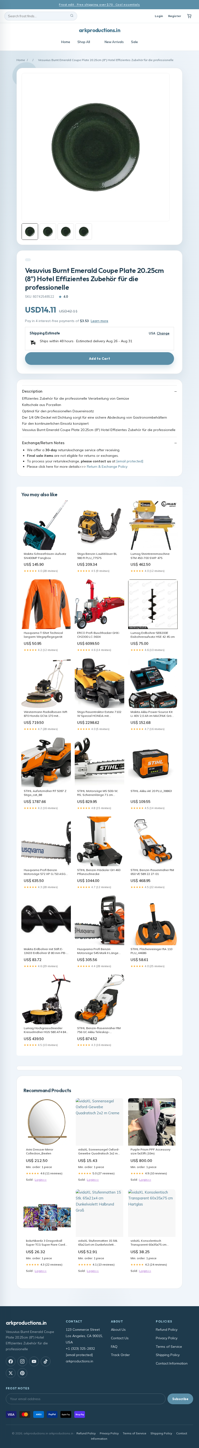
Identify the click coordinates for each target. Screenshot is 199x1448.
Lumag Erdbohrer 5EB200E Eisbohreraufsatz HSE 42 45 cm (153, 635)
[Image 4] (83, 231)
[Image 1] (30, 231)
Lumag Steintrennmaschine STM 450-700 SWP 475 (150, 555)
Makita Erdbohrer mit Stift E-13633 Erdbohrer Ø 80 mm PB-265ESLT (45, 951)
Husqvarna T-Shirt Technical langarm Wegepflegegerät (43, 635)
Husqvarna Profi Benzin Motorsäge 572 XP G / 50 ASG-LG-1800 (45, 872)
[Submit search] (71, 16)
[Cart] (189, 16)
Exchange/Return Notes (43, 443)
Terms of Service (169, 1346)
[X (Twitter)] (11, 1373)
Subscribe (180, 1399)
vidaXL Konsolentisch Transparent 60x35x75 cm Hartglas (148, 1243)
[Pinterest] (22, 1373)
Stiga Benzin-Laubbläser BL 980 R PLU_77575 (97, 555)
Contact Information (172, 1363)
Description (32, 391)
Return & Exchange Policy (107, 466)
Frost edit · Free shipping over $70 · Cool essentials (99, 4)
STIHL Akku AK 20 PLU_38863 (151, 791)
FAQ (114, 1346)
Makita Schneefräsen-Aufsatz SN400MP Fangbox (45, 555)
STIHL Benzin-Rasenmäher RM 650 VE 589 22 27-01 (152, 872)
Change (163, 333)
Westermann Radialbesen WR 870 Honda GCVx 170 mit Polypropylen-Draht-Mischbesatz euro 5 (45, 714)
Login (159, 16)
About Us (118, 1329)
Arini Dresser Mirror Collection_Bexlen (39, 1151)
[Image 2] (48, 231)
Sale (134, 42)
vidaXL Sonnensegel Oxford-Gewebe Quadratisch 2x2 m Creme (98, 1152)
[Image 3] (66, 231)
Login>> (41, 1179)
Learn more (99, 321)
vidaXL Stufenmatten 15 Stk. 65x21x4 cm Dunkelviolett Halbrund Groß (98, 1243)
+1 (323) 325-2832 (80, 1348)
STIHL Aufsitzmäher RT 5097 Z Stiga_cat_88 (45, 793)
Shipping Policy (168, 1355)
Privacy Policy (166, 1338)
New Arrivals (114, 42)
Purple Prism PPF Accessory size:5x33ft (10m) (150, 1151)
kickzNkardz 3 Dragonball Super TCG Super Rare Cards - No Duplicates (46, 1243)
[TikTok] (45, 1361)
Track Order (120, 1355)
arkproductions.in (99, 30)
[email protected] (129, 461)
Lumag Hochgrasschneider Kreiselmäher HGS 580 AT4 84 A (45, 1030)
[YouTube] (34, 1361)
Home (65, 42)
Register (174, 16)
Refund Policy (166, 1329)
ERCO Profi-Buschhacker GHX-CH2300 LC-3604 (98, 635)
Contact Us (120, 1338)
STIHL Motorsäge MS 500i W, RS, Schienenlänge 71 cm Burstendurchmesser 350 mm (98, 793)
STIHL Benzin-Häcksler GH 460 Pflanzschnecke (98, 872)
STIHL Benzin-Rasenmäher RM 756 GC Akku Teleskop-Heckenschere (99, 1030)
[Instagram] (22, 1361)
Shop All (83, 42)
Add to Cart (99, 358)
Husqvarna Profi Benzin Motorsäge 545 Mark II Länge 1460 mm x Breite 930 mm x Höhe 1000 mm (97, 951)
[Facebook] (11, 1361)
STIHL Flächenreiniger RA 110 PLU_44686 (151, 951)
